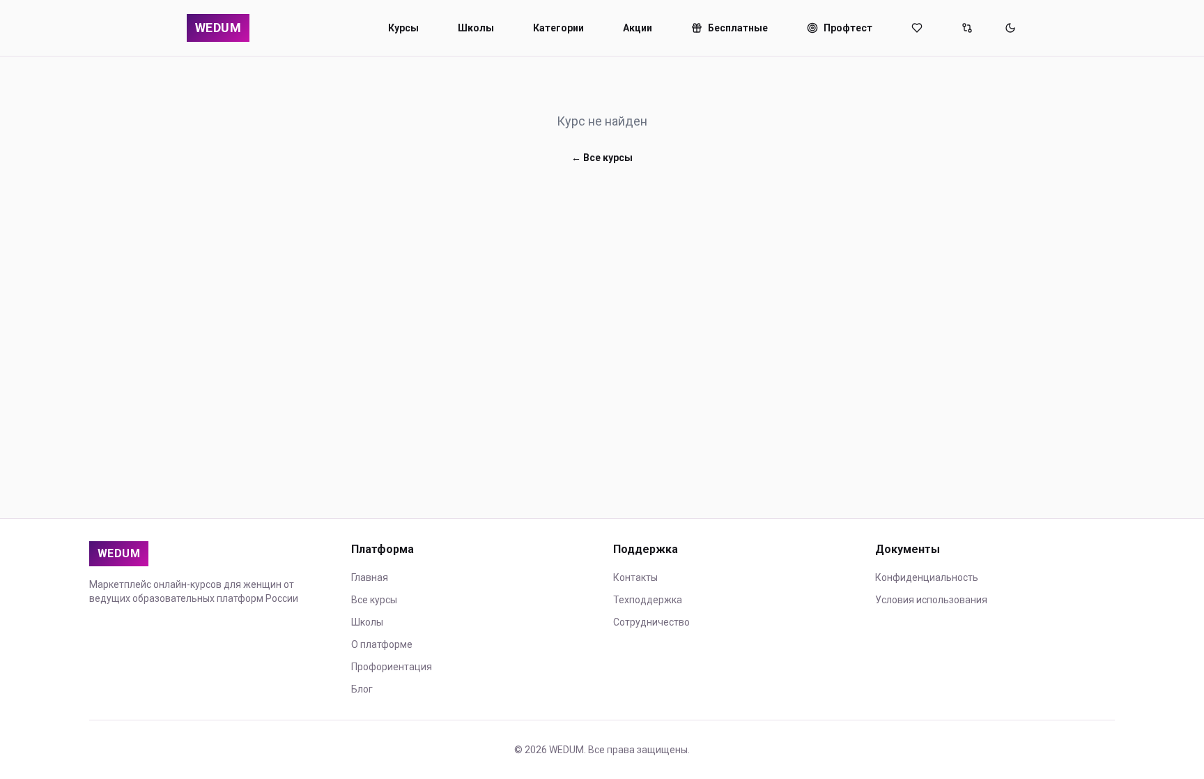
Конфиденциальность (926, 577)
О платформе (381, 644)
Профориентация (391, 666)
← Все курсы (602, 157)
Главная (369, 577)
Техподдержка (647, 599)
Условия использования (931, 599)
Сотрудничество (651, 622)
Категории (558, 27)
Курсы (403, 27)
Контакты (635, 577)
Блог (362, 689)
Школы (476, 27)
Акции (637, 27)
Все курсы (374, 599)
